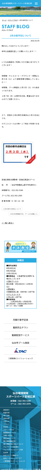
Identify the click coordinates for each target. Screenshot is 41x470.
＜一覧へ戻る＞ (8, 223)
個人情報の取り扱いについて (13, 444)
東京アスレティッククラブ (12, 458)
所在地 (5, 427)
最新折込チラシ (20, 327)
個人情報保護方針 (9, 441)
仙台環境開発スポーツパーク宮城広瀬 (17, 3)
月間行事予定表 (20, 319)
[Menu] (36, 3)
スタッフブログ (8, 430)
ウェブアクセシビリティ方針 (13, 450)
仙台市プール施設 (20, 342)
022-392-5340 (24, 401)
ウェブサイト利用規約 (11, 447)
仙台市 (5, 452)
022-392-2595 (24, 404)
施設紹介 (6, 410)
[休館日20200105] (19, 153)
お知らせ (6, 421)
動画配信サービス (20, 335)
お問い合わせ (8, 435)
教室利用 (6, 413)
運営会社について (9, 438)
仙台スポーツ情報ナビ (11, 455)
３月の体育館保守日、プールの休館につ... (24, 214)
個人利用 (6, 415)
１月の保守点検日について (12, 209)
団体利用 (6, 418)
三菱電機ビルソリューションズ (14, 461)
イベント (6, 424)
